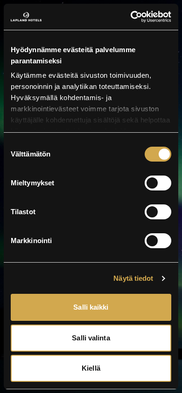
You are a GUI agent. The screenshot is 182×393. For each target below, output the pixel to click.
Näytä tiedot (133, 278)
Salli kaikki (90, 307)
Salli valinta (91, 338)
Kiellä (91, 368)
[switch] (158, 183)
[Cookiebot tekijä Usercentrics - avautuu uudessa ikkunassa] (131, 17)
